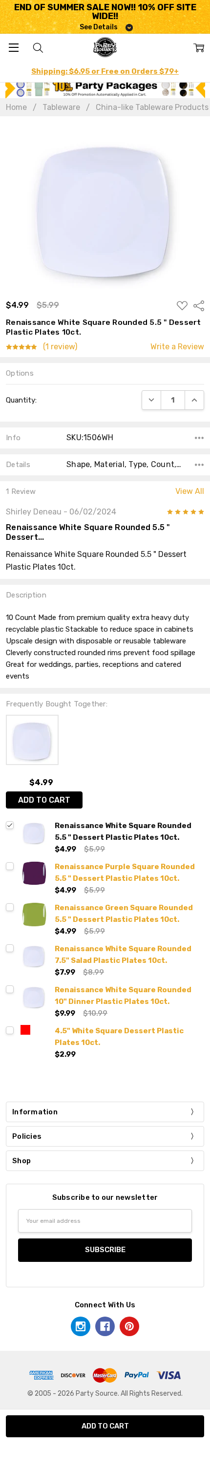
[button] (105, 88)
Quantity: (21, 400)
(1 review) (60, 346)
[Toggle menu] (13, 47)
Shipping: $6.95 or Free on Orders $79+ (105, 71)
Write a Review (177, 346)
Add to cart (44, 800)
